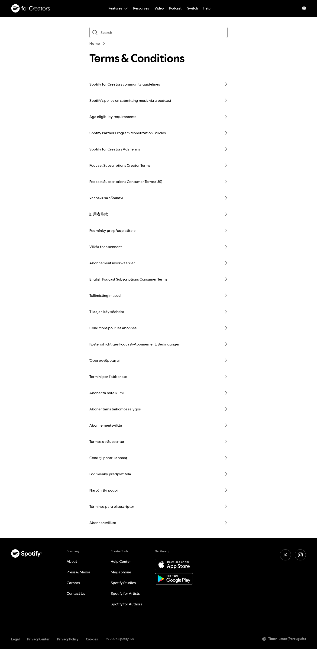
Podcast (175, 8)
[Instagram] (300, 554)
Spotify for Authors (126, 604)
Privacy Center (38, 639)
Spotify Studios (123, 582)
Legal (15, 639)
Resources (141, 8)
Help (206, 8)
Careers (73, 582)
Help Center (121, 561)
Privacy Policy (67, 639)
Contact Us (76, 593)
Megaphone (121, 572)
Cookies (92, 639)
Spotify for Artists (125, 593)
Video (159, 8)
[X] (285, 554)
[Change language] (304, 8)
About (72, 561)
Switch (192, 8)
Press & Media (78, 572)
